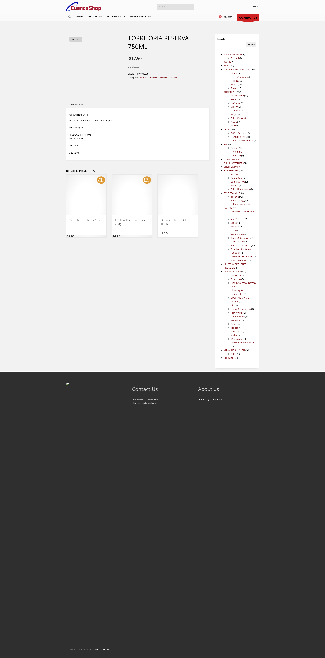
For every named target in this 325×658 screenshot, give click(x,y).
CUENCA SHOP (101, 649)
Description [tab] (76, 104)
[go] (190, 6)
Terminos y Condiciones (210, 399)
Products (144, 77)
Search (221, 39)
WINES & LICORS (168, 77)
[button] (69, 17)
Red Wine (154, 77)
